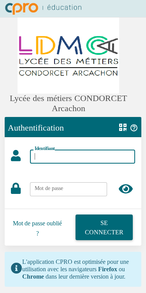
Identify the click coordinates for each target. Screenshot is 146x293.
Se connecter (104, 227)
